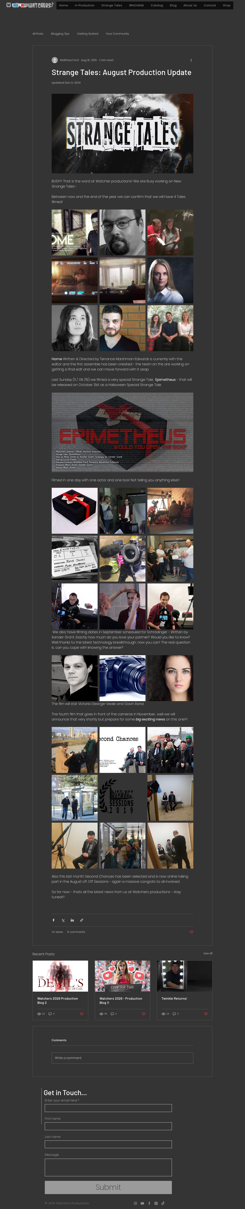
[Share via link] (81, 920)
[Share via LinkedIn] (72, 920)
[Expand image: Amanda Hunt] (170, 280)
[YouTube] (26, 5)
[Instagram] (17, 5)
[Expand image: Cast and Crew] (170, 750)
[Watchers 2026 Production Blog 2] (60, 976)
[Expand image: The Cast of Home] (170, 328)
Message (52, 1155)
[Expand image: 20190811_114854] (170, 606)
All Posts (38, 34)
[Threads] (43, 5)
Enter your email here (62, 1100)
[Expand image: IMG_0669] (122, 511)
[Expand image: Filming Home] (170, 232)
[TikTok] (52, 5)
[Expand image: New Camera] (122, 678)
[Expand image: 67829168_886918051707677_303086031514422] (122, 606)
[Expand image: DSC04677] (170, 559)
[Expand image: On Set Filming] (75, 750)
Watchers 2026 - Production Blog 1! (121, 1000)
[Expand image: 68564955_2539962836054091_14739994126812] (75, 559)
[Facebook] (34, 5)
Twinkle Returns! (174, 998)
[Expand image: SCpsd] (122, 750)
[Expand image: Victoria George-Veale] (170, 678)
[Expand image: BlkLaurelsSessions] (122, 798)
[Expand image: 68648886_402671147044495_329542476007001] (75, 606)
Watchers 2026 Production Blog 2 (57, 1000)
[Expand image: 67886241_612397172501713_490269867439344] (75, 511)
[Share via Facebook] (53, 920)
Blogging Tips (60, 34)
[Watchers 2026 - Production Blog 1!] (122, 976)
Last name (52, 1137)
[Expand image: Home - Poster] (75, 232)
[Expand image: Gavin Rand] (75, 678)
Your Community (117, 34)
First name (52, 1119)
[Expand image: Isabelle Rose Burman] (75, 328)
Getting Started (87, 34)
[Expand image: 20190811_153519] (170, 511)
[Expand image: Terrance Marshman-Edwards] (122, 232)
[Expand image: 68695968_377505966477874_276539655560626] (122, 559)
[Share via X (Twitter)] (63, 920)
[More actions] (191, 60)
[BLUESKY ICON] (8, 5)
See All (207, 953)
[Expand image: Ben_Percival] (122, 328)
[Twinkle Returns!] (184, 976)
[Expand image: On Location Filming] (75, 798)
